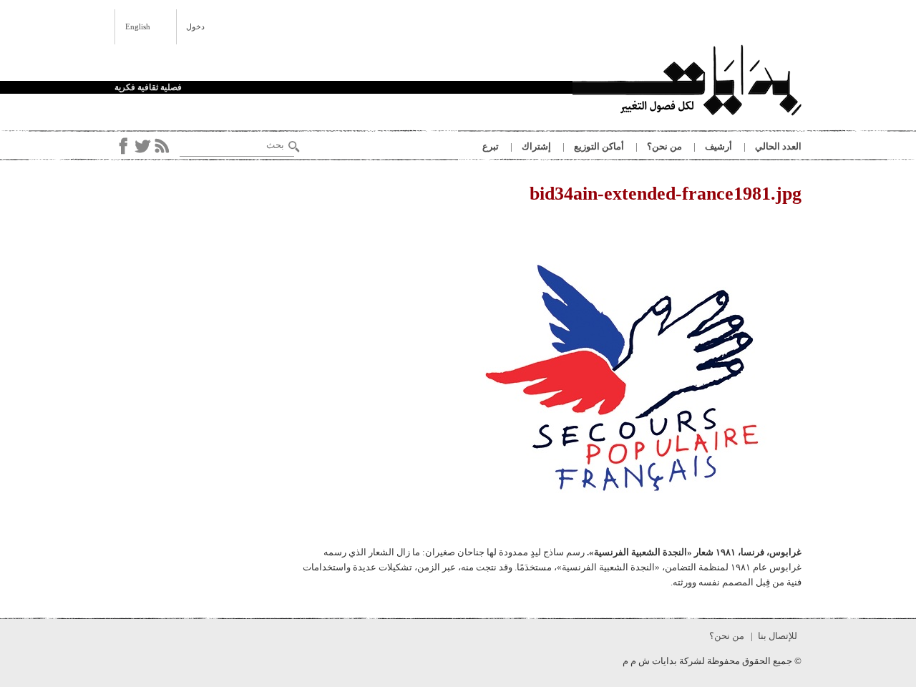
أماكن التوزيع (599, 146)
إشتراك (536, 146)
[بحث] (294, 147)
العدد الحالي (778, 146)
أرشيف (718, 146)
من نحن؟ (664, 146)
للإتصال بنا (777, 635)
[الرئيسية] (687, 82)
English (137, 26)
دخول (195, 26)
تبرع (490, 146)
